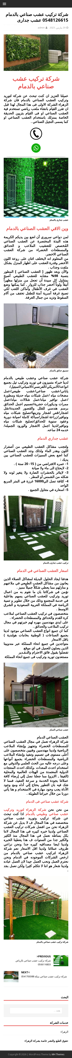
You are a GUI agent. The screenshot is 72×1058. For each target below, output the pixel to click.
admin (41, 27)
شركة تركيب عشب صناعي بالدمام (36, 82)
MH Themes (58, 1054)
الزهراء (64, 1031)
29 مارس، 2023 (57, 27)
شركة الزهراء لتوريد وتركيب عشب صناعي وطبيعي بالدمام (36, 811)
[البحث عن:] (36, 1010)
